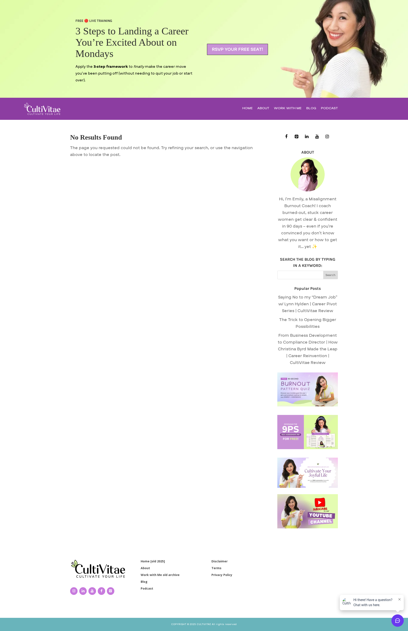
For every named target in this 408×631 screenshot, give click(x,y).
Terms (216, 568)
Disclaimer (219, 561)
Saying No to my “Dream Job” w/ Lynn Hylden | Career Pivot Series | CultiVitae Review (307, 304)
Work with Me (288, 109)
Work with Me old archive (160, 575)
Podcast (329, 109)
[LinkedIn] (307, 136)
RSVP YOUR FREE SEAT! (237, 49)
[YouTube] (317, 136)
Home (247, 109)
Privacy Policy (221, 575)
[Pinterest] (296, 136)
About (263, 109)
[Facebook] (286, 136)
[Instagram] (327, 136)
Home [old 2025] (153, 561)
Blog (311, 109)
